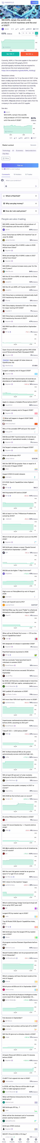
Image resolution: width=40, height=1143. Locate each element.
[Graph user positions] (19, 33)
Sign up (34, 2)
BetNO (28, 54)
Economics (19, 150)
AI (13, 150)
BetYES (9, 54)
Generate (33, 145)
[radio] (23, 33)
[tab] (6, 174)
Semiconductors (30, 150)
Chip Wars (6, 154)
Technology (6, 150)
